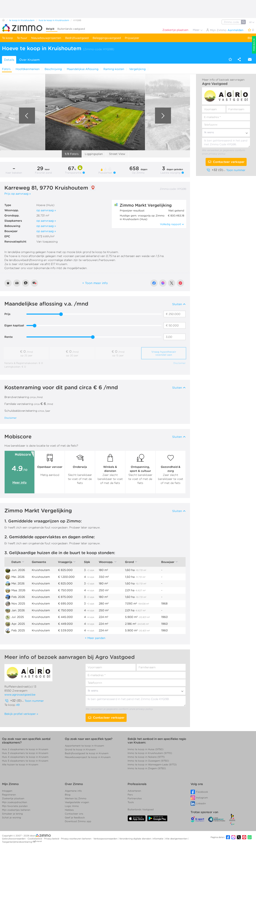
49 (18, 704)
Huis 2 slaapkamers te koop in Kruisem (25, 749)
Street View (117, 153)
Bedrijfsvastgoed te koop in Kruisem (86, 753)
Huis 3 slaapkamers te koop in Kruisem (25, 753)
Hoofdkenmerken (28, 69)
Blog (251, 38)
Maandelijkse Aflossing (82, 69)
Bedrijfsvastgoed (77, 38)
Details (9, 60)
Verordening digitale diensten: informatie (141, 838)
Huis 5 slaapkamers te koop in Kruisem (25, 760)
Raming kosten (113, 69)
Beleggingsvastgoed (107, 38)
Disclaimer (179, 363)
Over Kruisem (29, 60)
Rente (8, 336)
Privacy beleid (52, 838)
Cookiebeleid (35, 838)
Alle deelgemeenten (176, 838)
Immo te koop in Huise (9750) (145, 749)
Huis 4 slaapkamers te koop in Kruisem (25, 756)
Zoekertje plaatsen (175, 29)
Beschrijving (53, 69)
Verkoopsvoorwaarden (105, 838)
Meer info (19, 482)
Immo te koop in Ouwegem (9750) (148, 760)
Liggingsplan (94, 153)
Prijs (7, 314)
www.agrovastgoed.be (19, 694)
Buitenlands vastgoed (71, 28)
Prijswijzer (132, 38)
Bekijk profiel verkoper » (21, 713)
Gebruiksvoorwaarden (14, 838)
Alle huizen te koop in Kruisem (20, 764)
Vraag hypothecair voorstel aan (163, 353)
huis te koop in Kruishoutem (54, 20)
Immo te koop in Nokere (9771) (146, 756)
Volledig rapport (170, 224)
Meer (196, 29)
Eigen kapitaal (14, 325)
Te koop (7, 38)
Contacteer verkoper (228, 162)
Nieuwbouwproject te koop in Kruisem (88, 757)
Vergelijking (137, 69)
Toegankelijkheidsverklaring (17, 841)
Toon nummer (235, 170)
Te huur (22, 38)
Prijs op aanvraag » (17, 193)
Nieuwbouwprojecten (46, 38)
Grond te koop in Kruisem (80, 749)
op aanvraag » (46, 210)
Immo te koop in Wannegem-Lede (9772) (152, 764)
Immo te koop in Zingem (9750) (147, 768)
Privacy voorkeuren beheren (76, 838)
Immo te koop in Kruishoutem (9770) (150, 753)
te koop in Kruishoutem (21, 20)
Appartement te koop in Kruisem (84, 745)
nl (250, 22)
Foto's (6, 69)
